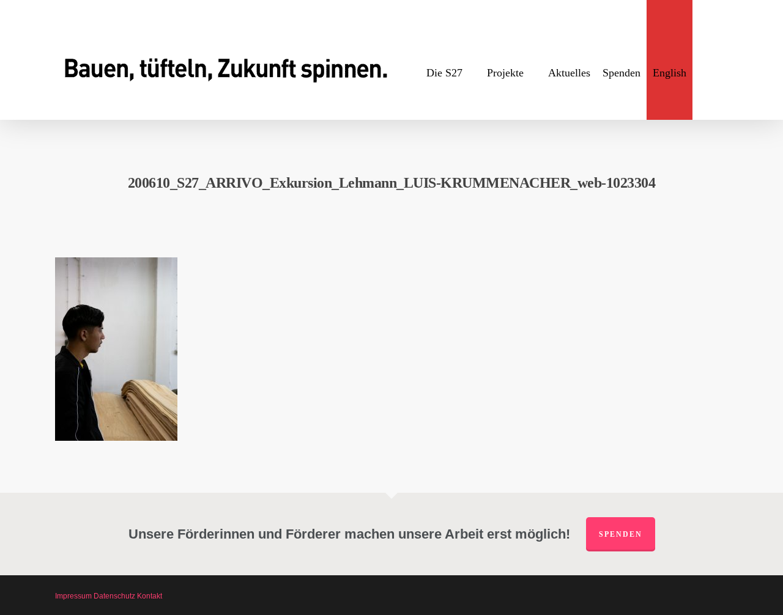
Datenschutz (114, 596)
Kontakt (149, 596)
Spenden (620, 534)
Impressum (73, 596)
